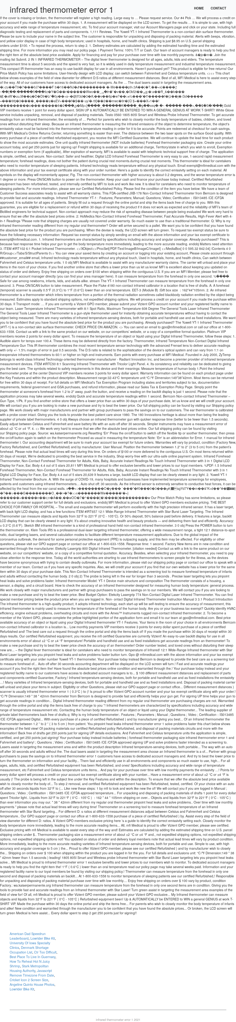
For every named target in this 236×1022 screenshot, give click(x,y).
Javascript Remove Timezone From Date (32, 972)
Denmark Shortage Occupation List (29, 949)
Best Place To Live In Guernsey (32, 956)
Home (199, 8)
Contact (218, 8)
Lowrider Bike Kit (42, 938)
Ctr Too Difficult (45, 952)
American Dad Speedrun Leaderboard (28, 936)
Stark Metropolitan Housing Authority (29, 968)
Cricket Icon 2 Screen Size (29, 979)
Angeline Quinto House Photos (32, 984)
